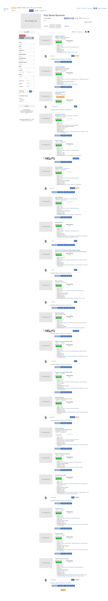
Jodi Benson (75, 115)
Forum (28, 7)
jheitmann (54, 302)
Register (104, 8)
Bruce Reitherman (65, 168)
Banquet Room (58, 222)
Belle (75, 412)
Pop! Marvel (71, 567)
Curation (89, 8)
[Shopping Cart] (94, 8)
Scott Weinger (65, 69)
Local (35, 7)
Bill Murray (66, 235)
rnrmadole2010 (55, 106)
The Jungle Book (77, 155)
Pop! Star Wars (84, 483)
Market (24, 7)
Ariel (65, 131)
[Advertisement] (54, 3)
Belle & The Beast (59, 397)
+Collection (63, 61)
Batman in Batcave (59, 313)
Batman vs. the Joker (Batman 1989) (63, 341)
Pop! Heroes (62, 259)
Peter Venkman (71, 237)
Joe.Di (53, 241)
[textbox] (26, 44)
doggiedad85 (52, 417)
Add (36, 10)
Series (20, 46)
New (31, 10)
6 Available (60, 307)
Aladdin (65, 52)
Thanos (82, 576)
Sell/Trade (84, 8)
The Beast (59, 413)
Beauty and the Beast (68, 412)
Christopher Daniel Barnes (67, 115)
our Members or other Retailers (65, 59)
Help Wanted (58, 435)
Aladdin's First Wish (60, 36)
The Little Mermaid (63, 132)
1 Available (60, 192)
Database (13, 7)
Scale (20, 66)
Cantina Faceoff (59, 508)
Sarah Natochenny (73, 198)
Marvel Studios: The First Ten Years (73, 576)
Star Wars (75, 492)
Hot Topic (62, 567)
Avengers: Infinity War (68, 574)
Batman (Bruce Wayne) (69, 298)
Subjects (19, 7)
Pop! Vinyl (68, 47)
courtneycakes (53, 497)
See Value (58, 42)
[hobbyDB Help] (96, 8)
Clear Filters (22, 35)
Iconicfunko (52, 188)
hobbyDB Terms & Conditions (26, 120)
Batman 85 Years (71, 327)
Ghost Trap (59, 237)
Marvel (63, 576)
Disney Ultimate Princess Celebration (77, 131)
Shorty (81, 467)
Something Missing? (85, 18)
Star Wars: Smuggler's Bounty (75, 483)
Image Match (42, 10)
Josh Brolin (59, 576)
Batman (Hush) (58, 281)
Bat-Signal (73, 264)
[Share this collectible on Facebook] (65, 18)
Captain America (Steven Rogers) (80, 574)
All (30, 91)
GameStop (72, 290)
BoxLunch (64, 127)
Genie (76, 52)
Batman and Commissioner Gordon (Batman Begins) (67, 250)
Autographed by (22, 58)
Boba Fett (66, 492)
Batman (65, 327)
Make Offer (72, 188)
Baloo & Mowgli (59, 140)
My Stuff (78, 8)
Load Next (63, 589)
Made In (20, 74)
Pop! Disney (62, 47)
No (33, 91)
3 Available (60, 585)
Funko (61, 45)
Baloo (65, 155)
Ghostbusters (78, 235)
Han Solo (71, 492)
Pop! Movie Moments (74, 47)
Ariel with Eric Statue (60, 92)
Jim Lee (83, 298)
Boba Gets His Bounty (60, 475)
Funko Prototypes (83, 382)
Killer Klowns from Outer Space (73, 467)
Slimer (76, 237)
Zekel (53, 270)
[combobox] (26, 44)
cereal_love (52, 56)
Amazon (62, 483)
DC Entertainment (79, 264)
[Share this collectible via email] (69, 18)
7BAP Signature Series (83, 79)
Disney (73, 52)
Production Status (23, 62)
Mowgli (72, 155)
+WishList (69, 61)
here (26, 113)
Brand (20, 42)
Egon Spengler (72, 235)
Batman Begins (67, 264)
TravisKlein (54, 361)
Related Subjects (22, 54)
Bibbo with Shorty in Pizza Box (62, 453)
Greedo (69, 524)
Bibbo (65, 467)
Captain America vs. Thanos (62, 558)
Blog (32, 7)
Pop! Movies (67, 230)
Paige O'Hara (64, 430)
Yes (27, 91)
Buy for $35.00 (75, 158)
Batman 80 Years (83, 259)
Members (39, 7)
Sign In (99, 8)
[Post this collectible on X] (67, 18)
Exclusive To (21, 50)
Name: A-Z (80, 32)
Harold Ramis (65, 237)
